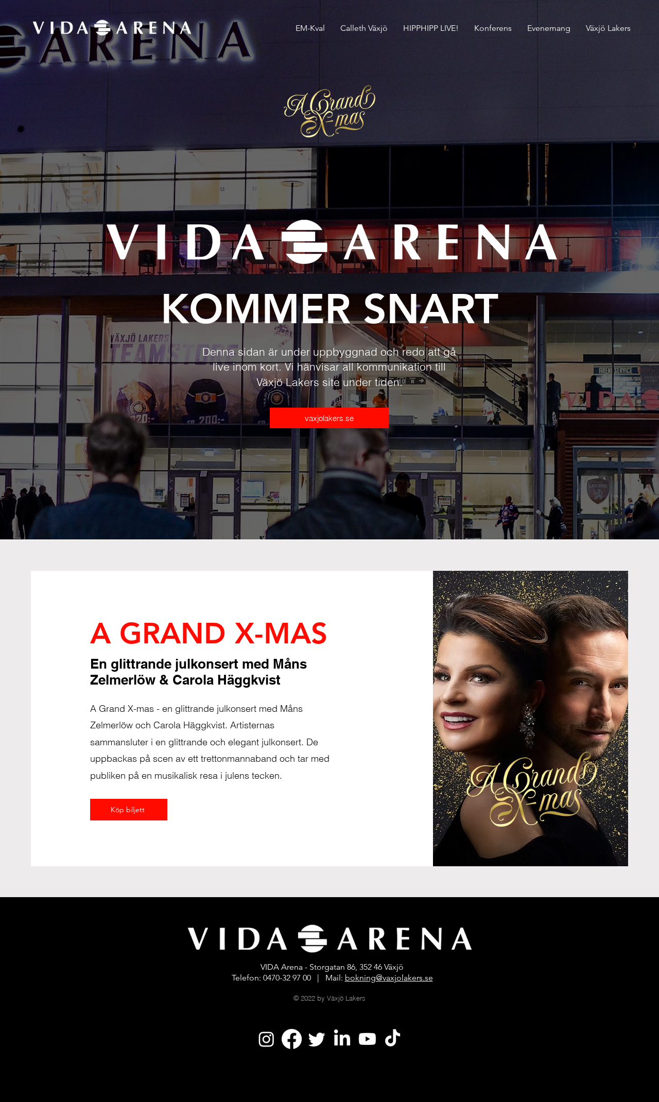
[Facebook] (292, 1039)
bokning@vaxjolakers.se (389, 978)
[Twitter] (317, 1039)
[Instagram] (266, 1039)
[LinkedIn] (342, 1039)
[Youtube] (367, 1039)
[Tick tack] (393, 1039)
